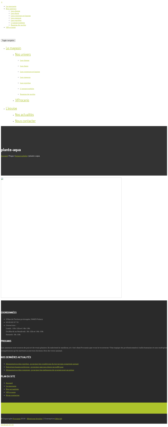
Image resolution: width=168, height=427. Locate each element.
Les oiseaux (16, 18)
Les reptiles (16, 20)
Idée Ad (58, 419)
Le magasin (11, 6)
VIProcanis (11, 27)
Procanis (17, 419)
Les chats (15, 13)
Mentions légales (34, 419)
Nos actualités (24, 114)
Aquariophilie (21, 156)
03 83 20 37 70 (7, 425)
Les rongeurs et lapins (21, 16)
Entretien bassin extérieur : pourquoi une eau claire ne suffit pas (34, 367)
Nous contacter (25, 120)
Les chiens (15, 11)
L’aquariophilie (18, 23)
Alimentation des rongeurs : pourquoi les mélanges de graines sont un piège (40, 370)
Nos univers (11, 9)
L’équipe (11, 108)
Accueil (4, 156)
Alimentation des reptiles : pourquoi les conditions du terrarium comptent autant (42, 364)
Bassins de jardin (18, 25)
